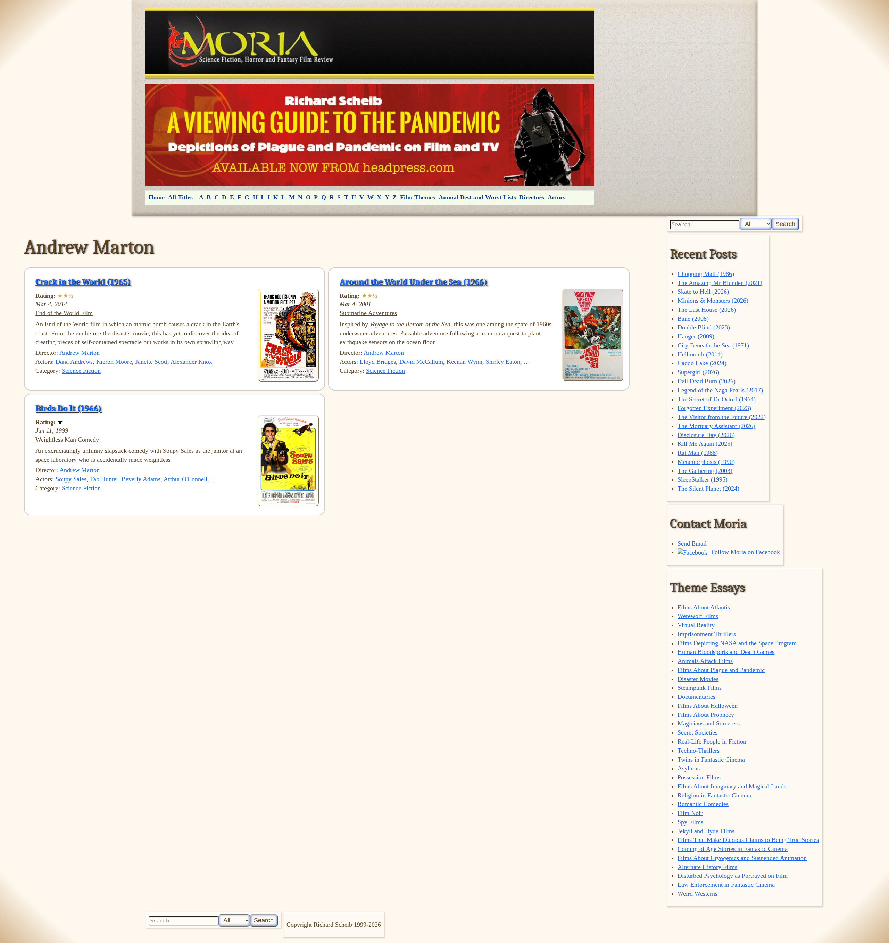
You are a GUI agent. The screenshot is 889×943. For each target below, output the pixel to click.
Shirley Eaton (503, 361)
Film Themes (417, 197)
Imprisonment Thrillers (707, 634)
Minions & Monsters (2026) (713, 300)
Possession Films (699, 777)
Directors (531, 197)
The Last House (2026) (707, 309)
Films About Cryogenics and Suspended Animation (742, 857)
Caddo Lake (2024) (702, 363)
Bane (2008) (693, 318)
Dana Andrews (74, 361)
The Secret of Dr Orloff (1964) (717, 399)
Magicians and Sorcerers (709, 723)
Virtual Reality (696, 625)
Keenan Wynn (464, 361)
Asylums (689, 768)
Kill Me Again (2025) (705, 443)
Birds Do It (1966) (68, 408)
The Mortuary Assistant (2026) (716, 426)
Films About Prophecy (706, 714)
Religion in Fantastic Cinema (714, 795)
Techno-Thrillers (699, 750)
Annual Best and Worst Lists (477, 197)
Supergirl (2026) (698, 372)
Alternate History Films (707, 866)
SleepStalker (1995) (703, 479)
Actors (556, 197)
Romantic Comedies (703, 804)
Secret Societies (697, 732)
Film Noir (690, 813)
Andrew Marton (79, 352)
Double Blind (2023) (704, 327)
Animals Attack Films (705, 660)
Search (785, 224)
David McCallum (421, 361)
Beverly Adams (141, 479)
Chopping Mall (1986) (706, 273)
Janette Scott (151, 361)
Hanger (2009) (696, 336)
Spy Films (690, 822)
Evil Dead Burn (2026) (707, 381)
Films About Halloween (708, 705)
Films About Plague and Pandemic (721, 669)
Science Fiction (81, 370)
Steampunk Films (700, 687)
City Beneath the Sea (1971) (713, 345)
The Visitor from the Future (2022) (722, 416)
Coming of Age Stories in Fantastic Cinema (733, 848)
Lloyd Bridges (378, 361)
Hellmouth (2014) (700, 354)
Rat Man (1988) (698, 452)
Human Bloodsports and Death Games (726, 651)
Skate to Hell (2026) (703, 291)
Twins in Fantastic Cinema (711, 759)
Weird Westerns (697, 893)
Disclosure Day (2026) (706, 435)
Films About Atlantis (704, 607)
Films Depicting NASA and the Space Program (737, 643)
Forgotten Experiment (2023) (714, 407)
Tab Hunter (104, 479)
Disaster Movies (698, 678)
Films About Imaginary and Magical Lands (732, 786)
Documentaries (696, 696)
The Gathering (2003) (705, 470)
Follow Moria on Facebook (744, 552)
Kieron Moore (114, 361)
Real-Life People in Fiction (712, 741)
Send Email (692, 543)
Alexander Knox (191, 361)
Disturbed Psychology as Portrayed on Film (733, 875)
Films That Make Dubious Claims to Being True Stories (748, 839)
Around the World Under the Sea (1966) (413, 282)
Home (157, 197)
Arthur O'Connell (185, 479)
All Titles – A (185, 197)
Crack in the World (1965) (83, 282)
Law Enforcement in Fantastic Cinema (726, 884)
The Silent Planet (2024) (708, 488)
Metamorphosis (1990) (706, 461)
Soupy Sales (71, 479)
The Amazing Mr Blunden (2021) (720, 282)
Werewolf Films (698, 616)
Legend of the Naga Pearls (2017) (720, 390)
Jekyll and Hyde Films (706, 831)
